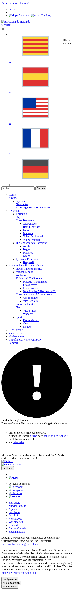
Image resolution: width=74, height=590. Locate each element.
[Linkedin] (15, 493)
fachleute (6, 24)
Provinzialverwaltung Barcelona (19, 544)
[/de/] (15, 21)
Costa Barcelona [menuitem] (25, 220)
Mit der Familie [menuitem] (24, 271)
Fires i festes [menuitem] (30, 284)
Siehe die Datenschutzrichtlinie (18, 572)
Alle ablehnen (10, 586)
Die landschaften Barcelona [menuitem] (31, 242)
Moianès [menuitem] (28, 252)
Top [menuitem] (18, 217)
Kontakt (13, 525)
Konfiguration (10, 579)
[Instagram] (16, 490)
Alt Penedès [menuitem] (30, 223)
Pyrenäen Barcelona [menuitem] (27, 259)
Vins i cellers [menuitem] (30, 300)
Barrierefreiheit (17, 528)
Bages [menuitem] (26, 249)
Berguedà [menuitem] (28, 262)
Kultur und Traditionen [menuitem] (29, 278)
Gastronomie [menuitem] (30, 297)
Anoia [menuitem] (26, 246)
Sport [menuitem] (19, 317)
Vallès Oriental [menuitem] (31, 239)
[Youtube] (15, 496)
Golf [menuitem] (25, 323)
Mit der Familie (17, 505)
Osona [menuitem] (26, 255)
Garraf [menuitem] (26, 230)
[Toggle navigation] (2, 29)
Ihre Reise (14, 515)
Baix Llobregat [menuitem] (31, 226)
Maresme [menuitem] (28, 233)
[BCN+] (7, 461)
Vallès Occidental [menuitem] (33, 236)
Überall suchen (67, 42)
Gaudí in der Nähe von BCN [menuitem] (39, 291)
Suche (33, 435)
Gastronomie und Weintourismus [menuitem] (34, 294)
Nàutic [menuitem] (27, 326)
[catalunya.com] (11, 464)
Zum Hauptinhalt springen (16, 2)
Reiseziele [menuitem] (21, 213)
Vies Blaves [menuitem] (29, 310)
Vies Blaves (15, 518)
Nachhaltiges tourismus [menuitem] (29, 268)
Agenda (13, 509)
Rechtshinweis (17, 531)
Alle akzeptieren (11, 583)
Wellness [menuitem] (21, 275)
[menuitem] (12, 194)
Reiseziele (14, 502)
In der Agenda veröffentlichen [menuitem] (33, 207)
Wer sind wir (16, 521)
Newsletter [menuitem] (22, 204)
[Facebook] (16, 486)
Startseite (18, 442)
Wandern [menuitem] (28, 313)
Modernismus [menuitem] (30, 288)
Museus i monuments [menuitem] (35, 281)
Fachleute (14, 512)
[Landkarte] (30, 15)
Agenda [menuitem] (20, 201)
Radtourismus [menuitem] (31, 320)
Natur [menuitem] (19, 307)
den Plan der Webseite (56, 435)
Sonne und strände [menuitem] (26, 304)
